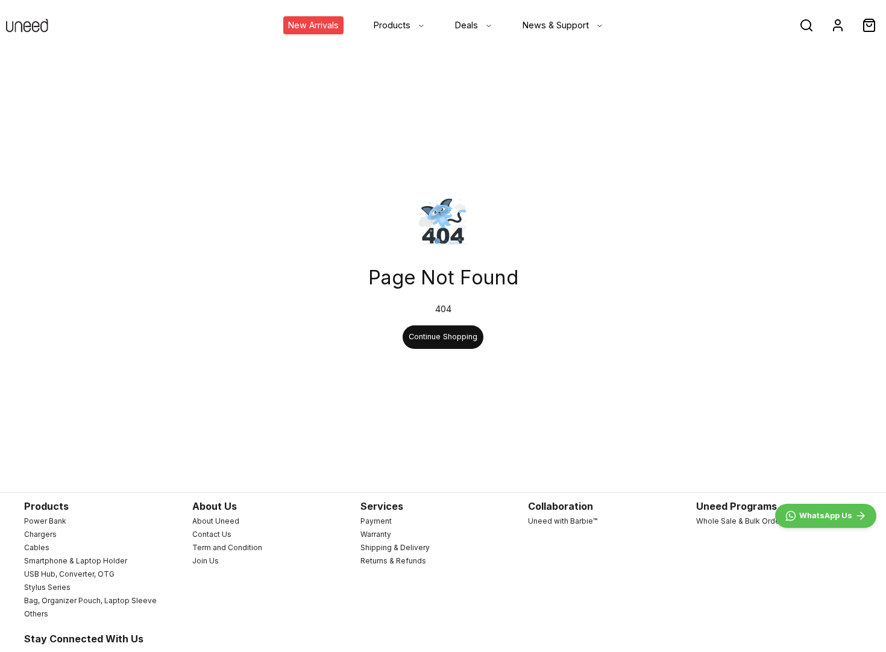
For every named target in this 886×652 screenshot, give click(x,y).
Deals (466, 25)
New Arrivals (313, 25)
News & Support (556, 25)
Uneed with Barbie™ (562, 520)
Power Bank (45, 520)
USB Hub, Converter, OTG (69, 573)
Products (392, 25)
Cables (36, 547)
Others (36, 613)
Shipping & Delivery (395, 547)
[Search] (806, 25)
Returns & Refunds (393, 560)
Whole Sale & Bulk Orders (741, 520)
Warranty (375, 534)
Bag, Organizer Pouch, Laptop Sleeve (90, 600)
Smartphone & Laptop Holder (75, 560)
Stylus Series (47, 587)
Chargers (40, 534)
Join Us (205, 560)
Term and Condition (227, 547)
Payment (376, 520)
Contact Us (211, 534)
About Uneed (215, 520)
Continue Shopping (443, 336)
